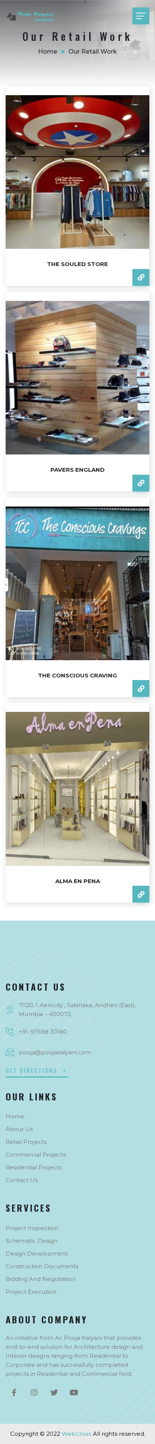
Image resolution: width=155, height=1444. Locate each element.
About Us (19, 1129)
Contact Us (22, 1180)
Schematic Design (32, 1240)
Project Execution (31, 1291)
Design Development (37, 1253)
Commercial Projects (36, 1154)
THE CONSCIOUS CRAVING (77, 675)
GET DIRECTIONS (33, 1070)
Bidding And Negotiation (41, 1279)
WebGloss (76, 1433)
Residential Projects (34, 1167)
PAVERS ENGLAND (77, 469)
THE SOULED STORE (77, 264)
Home (47, 51)
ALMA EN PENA (77, 881)
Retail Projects (26, 1141)
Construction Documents (42, 1266)
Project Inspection (32, 1228)
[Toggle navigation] (140, 15)
